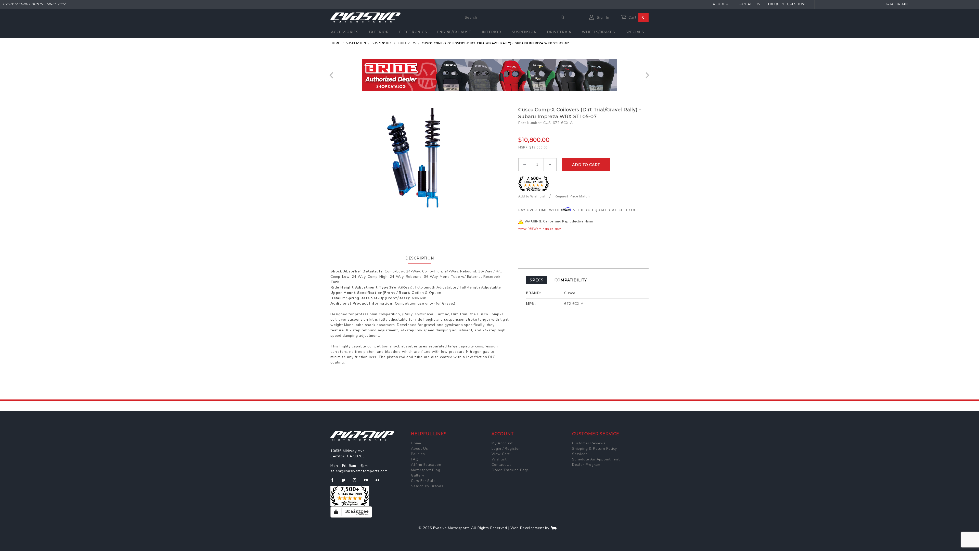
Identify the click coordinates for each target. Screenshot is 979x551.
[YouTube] (368, 482)
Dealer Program (586, 464)
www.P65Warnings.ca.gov (539, 229)
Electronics (413, 32)
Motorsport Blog (425, 470)
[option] (489, 75)
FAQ (414, 459)
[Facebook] (334, 482)
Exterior (379, 32)
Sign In (602, 17)
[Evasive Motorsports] (365, 17)
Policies (418, 454)
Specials (634, 32)
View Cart (501, 454)
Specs (536, 280)
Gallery (417, 475)
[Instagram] (357, 482)
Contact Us (749, 4)
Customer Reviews (589, 443)
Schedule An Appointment (596, 459)
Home (416, 443)
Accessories (344, 32)
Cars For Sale (423, 480)
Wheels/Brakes (598, 32)
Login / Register (506, 448)
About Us (721, 4)
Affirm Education (426, 464)
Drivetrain (559, 32)
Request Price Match (572, 196)
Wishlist (499, 459)
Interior (491, 32)
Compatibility (571, 280)
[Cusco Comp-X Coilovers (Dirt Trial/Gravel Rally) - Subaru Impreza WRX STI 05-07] (422, 157)
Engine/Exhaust (454, 32)
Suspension (524, 32)
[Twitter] (346, 482)
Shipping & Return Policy (594, 448)
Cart (636, 17)
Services (579, 454)
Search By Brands (427, 486)
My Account (502, 443)
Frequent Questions (787, 4)
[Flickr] (379, 482)
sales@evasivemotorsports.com (359, 471)
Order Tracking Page (510, 470)
